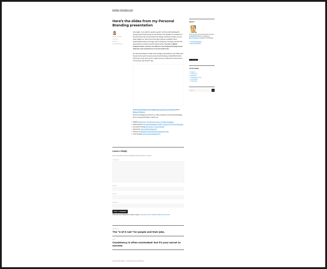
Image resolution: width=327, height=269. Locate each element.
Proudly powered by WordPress (135, 261)
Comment (115, 159)
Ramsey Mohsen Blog (118, 261)
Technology (193, 81)
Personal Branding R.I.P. (149, 129)
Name (114, 185)
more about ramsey (196, 41)
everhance (196, 34)
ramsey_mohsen (117, 36)
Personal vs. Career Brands (155, 127)
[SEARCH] (213, 90)
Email (114, 194)
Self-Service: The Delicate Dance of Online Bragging (156, 122)
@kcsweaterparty (194, 38)
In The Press (193, 74)
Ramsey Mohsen (139, 112)
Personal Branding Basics (152, 134)
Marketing (193, 75)
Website (115, 202)
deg (195, 36)
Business (114, 41)
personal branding (117, 43)
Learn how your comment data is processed (155, 214)
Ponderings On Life (195, 77)
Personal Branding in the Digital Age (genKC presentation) (154, 109)
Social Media (194, 79)
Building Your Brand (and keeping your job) (154, 131)
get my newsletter (195, 43)
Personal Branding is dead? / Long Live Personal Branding (163, 124)
